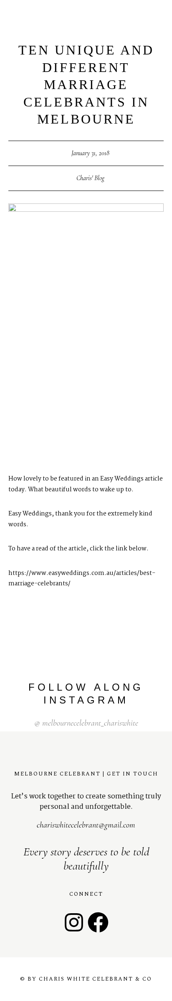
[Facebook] (98, 922)
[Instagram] (73, 922)
